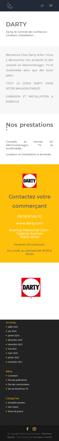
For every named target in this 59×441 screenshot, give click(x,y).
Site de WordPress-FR (18, 388)
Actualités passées (16, 402)
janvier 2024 (13, 335)
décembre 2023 (15, 340)
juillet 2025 (13, 326)
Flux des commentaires (19, 384)
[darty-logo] (31, 300)
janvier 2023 (13, 357)
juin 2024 (12, 331)
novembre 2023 (15, 344)
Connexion (13, 375)
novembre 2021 (15, 361)
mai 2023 (12, 348)
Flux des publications (17, 380)
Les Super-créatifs (42, 437)
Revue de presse (15, 411)
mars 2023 (13, 353)
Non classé (13, 407)
